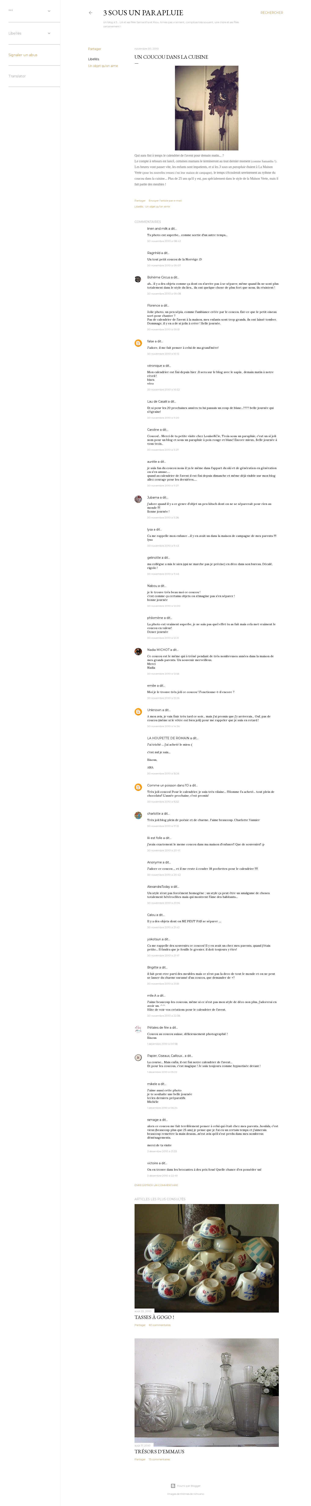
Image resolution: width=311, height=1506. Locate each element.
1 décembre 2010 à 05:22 (162, 1072)
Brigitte (152, 967)
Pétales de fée (158, 1027)
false (150, 341)
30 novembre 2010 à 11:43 (163, 545)
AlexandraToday (158, 887)
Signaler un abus (22, 55)
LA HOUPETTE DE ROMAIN (168, 738)
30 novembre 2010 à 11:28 (163, 517)
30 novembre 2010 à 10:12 (163, 353)
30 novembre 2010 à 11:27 (163, 449)
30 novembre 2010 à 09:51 (163, 329)
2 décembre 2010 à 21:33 (162, 1151)
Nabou (152, 586)
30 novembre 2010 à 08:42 (164, 241)
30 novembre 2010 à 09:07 (164, 265)
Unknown (154, 710)
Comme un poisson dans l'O (168, 785)
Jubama (153, 497)
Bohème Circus (158, 277)
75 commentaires (159, 1459)
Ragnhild (153, 253)
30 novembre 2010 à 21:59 (163, 983)
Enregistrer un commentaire (156, 1185)
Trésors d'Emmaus (159, 1451)
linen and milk (157, 229)
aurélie (152, 462)
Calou (151, 915)
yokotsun (154, 939)
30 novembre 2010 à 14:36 (163, 726)
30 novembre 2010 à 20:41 (163, 850)
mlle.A (151, 996)
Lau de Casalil (157, 401)
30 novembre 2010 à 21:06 (163, 902)
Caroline (153, 430)
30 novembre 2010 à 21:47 (163, 955)
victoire (152, 1163)
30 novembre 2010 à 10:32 (163, 389)
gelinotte (154, 558)
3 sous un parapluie (143, 13)
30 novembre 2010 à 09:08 (164, 293)
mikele (152, 1084)
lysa (150, 529)
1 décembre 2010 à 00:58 (162, 1043)
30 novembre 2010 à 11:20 (163, 417)
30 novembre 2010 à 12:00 (163, 605)
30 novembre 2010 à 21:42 (163, 927)
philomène (155, 618)
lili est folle (154, 838)
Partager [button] (94, 49)
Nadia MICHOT (158, 650)
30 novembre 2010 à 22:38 (163, 1015)
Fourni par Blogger (189, 1485)
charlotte (154, 814)
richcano (198, 1493)
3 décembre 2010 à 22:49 (162, 1175)
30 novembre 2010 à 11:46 (163, 573)
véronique (154, 366)
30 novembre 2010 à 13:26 (163, 698)
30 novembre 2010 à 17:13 (163, 826)
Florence (153, 305)
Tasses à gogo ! (154, 1317)
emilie (151, 686)
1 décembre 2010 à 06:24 (162, 1107)
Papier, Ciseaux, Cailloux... (165, 1056)
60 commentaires (160, 1325)
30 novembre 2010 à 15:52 (163, 801)
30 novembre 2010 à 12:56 (163, 673)
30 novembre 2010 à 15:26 (163, 773)
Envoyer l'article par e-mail (165, 200)
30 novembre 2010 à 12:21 (163, 637)
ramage (153, 1120)
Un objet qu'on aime (103, 66)
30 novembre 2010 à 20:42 (164, 874)
